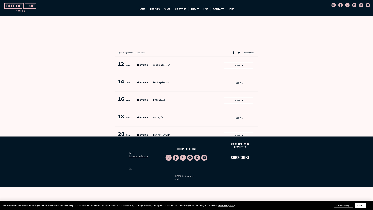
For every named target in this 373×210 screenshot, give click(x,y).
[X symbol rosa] (347, 5)
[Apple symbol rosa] (361, 5)
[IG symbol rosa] (333, 5)
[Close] (369, 205)
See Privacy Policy (226, 205)
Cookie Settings (343, 205)
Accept (360, 205)
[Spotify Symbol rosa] (354, 5)
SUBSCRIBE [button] (240, 157)
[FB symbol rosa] (340, 5)
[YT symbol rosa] (368, 5)
